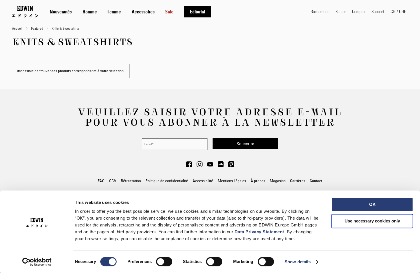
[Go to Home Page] (25, 11)
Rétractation (131, 180)
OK (372, 204)
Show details (298, 261)
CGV (112, 180)
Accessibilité (203, 180)
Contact (316, 180)
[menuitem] (61, 11)
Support (377, 11)
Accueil (17, 28)
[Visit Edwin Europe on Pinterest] (231, 165)
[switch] (164, 262)
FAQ (101, 180)
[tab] (174, 11)
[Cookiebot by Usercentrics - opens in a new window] (37, 262)
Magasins (277, 180)
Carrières (297, 180)
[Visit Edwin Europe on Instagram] (200, 165)
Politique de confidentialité (166, 180)
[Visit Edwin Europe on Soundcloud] (221, 165)
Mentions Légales (232, 180)
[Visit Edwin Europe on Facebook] (189, 165)
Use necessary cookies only (372, 220)
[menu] (130, 11)
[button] (398, 11)
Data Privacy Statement (259, 231)
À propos (258, 180)
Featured (37, 28)
